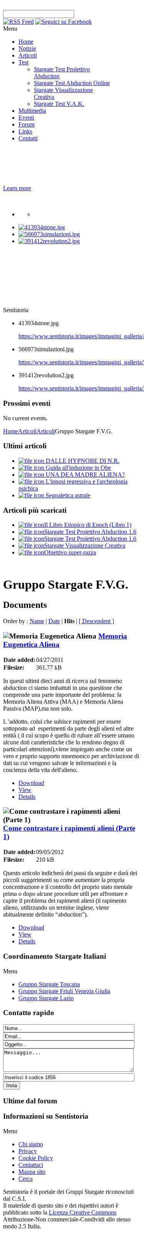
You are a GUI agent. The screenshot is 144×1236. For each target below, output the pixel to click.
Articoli (27, 431)
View (24, 790)
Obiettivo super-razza (70, 552)
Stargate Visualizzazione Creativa (84, 545)
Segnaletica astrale (67, 495)
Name (37, 621)
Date (54, 621)
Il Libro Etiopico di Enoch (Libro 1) (87, 525)
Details (26, 796)
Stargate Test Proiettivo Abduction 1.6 (90, 531)
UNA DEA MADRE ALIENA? (84, 474)
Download (31, 783)
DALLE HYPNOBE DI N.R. (81, 461)
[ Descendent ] (96, 621)
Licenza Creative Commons (82, 1212)
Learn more (17, 188)
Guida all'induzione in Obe (77, 467)
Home (10, 431)
